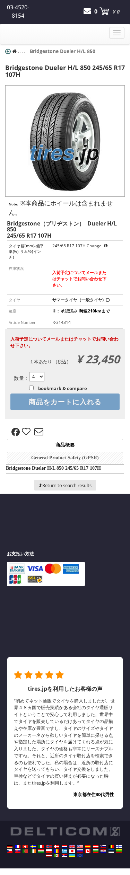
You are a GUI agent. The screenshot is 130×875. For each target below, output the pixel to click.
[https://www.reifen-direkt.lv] (49, 855)
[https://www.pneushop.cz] (9, 851)
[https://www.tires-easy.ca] (87, 851)
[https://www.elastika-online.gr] (64, 851)
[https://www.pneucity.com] (25, 851)
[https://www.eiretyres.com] (33, 851)
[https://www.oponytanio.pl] (49, 851)
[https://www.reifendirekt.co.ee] (111, 851)
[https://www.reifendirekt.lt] (119, 851)
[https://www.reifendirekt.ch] (25, 846)
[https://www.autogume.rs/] (64, 855)
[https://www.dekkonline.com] (49, 846)
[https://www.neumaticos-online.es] (87, 846)
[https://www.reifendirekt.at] (95, 846)
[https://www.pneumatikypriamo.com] (17, 851)
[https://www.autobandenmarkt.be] (111, 846)
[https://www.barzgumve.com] (95, 851)
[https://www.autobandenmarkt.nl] (64, 846)
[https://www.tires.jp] (72, 851)
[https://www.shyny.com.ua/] (72, 855)
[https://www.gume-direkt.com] (103, 846)
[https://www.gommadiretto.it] (41, 846)
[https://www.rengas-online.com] (119, 846)
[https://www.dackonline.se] (33, 846)
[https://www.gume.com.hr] (103, 851)
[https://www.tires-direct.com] (80, 846)
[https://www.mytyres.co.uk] (72, 846)
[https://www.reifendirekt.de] (9, 846)
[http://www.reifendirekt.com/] (80, 855)
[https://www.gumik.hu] (41, 851)
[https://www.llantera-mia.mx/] (56, 855)
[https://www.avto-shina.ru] (80, 851)
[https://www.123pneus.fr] (17, 846)
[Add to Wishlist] (27, 432)
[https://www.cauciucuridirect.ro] (56, 851)
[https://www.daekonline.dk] (56, 846)
